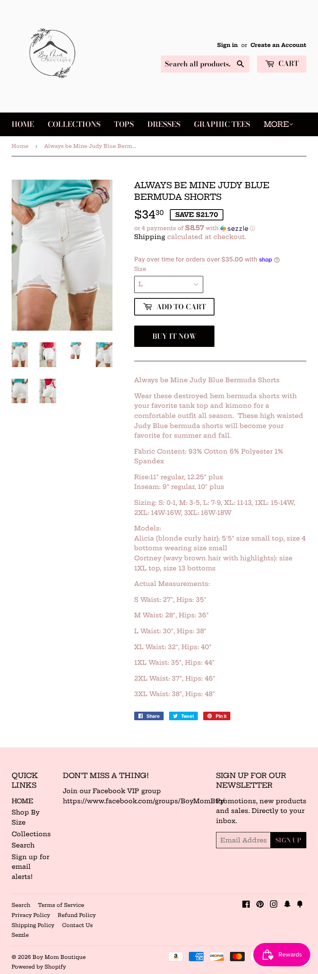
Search (23, 845)
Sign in (227, 45)
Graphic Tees (222, 124)
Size (140, 268)
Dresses (163, 124)
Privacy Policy (31, 915)
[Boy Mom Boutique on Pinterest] (260, 905)
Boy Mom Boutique (59, 957)
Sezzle (20, 935)
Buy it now (174, 336)
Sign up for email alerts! (30, 866)
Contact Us (77, 925)
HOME (22, 801)
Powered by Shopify (39, 967)
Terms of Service (61, 905)
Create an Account (278, 45)
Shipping (149, 237)
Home (23, 124)
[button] (220, 228)
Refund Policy (77, 915)
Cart (288, 63)
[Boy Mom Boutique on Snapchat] (287, 905)
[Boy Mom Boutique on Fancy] (299, 905)
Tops (124, 124)
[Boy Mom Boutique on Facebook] (246, 905)
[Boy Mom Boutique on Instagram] (274, 905)
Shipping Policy (33, 925)
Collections (74, 124)
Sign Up (288, 840)
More (276, 124)
